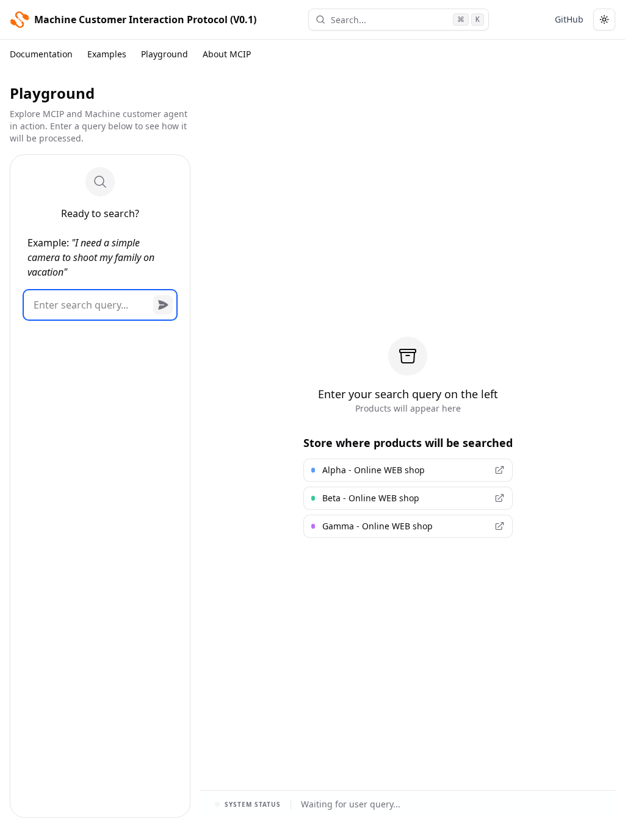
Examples (106, 54)
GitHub (569, 19)
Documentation (41, 54)
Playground (164, 54)
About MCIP (227, 54)
